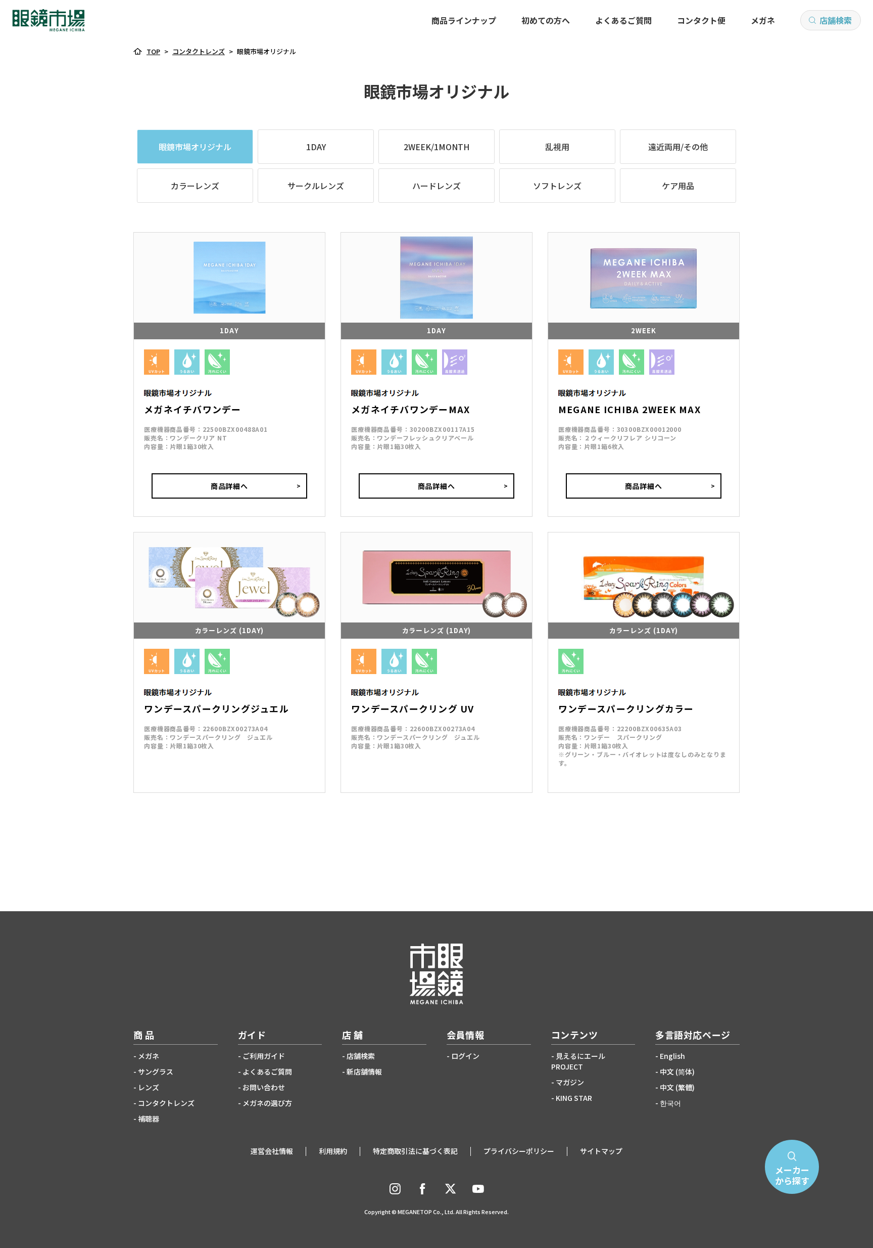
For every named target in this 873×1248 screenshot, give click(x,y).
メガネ (763, 20)
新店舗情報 (364, 1071)
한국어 (670, 1103)
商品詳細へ (230, 486)
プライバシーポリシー (518, 1151)
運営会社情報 (272, 1151)
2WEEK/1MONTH (436, 147)
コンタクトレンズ (198, 51)
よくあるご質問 (623, 20)
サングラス (155, 1071)
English (672, 1056)
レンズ (148, 1087)
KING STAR (574, 1098)
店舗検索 (835, 20)
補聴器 (148, 1118)
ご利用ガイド (264, 1056)
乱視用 (557, 147)
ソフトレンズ (557, 186)
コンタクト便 (701, 20)
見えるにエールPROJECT (578, 1061)
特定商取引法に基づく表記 (415, 1151)
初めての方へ (545, 20)
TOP (153, 51)
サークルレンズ (315, 186)
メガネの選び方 (267, 1103)
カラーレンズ (195, 186)
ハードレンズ (436, 186)
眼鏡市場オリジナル (195, 147)
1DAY (316, 147)
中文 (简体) (677, 1071)
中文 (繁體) (677, 1087)
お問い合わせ (264, 1087)
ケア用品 (678, 186)
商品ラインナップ (463, 20)
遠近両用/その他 (678, 147)
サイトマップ (601, 1151)
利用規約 (333, 1151)
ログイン (465, 1056)
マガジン (570, 1082)
